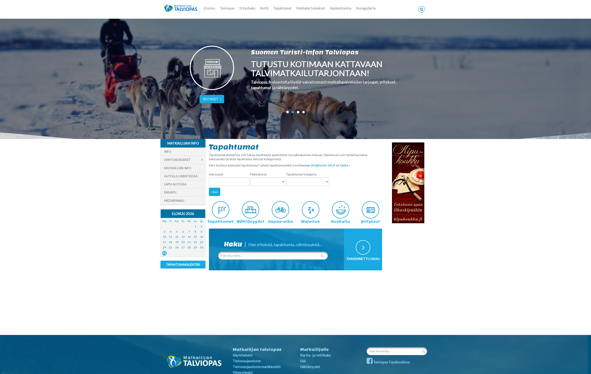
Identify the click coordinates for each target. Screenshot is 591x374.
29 (195, 247)
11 (170, 236)
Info (167, 151)
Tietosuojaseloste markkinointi (256, 367)
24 (164, 247)
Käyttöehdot (243, 355)
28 (189, 247)
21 (189, 242)
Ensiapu (170, 192)
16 (201, 236)
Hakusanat (216, 174)
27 (183, 247)
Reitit (264, 8)
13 (183, 236)
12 (176, 236)
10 (164, 236)
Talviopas (227, 8)
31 (164, 253)
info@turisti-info (322, 165)
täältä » (345, 165)
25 (170, 247)
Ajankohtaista (340, 8)
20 (183, 242)
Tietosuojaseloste (247, 361)
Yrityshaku (247, 8)
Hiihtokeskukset (177, 159)
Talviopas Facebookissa (391, 362)
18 (170, 242)
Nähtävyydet (310, 367)
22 (195, 242)
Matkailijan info (177, 168)
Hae (214, 192)
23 (201, 242)
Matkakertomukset (310, 8)
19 (176, 242)
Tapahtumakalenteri (183, 264)
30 (201, 247)
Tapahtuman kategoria (301, 174)
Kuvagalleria (366, 8)
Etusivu (209, 8)
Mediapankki (174, 200)
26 (176, 247)
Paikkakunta (258, 174)
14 (189, 236)
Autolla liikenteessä (181, 176)
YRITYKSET (210, 99)
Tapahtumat (282, 8)
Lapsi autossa (175, 184)
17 (164, 242)
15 (195, 236)
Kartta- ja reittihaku (315, 355)
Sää (303, 361)
